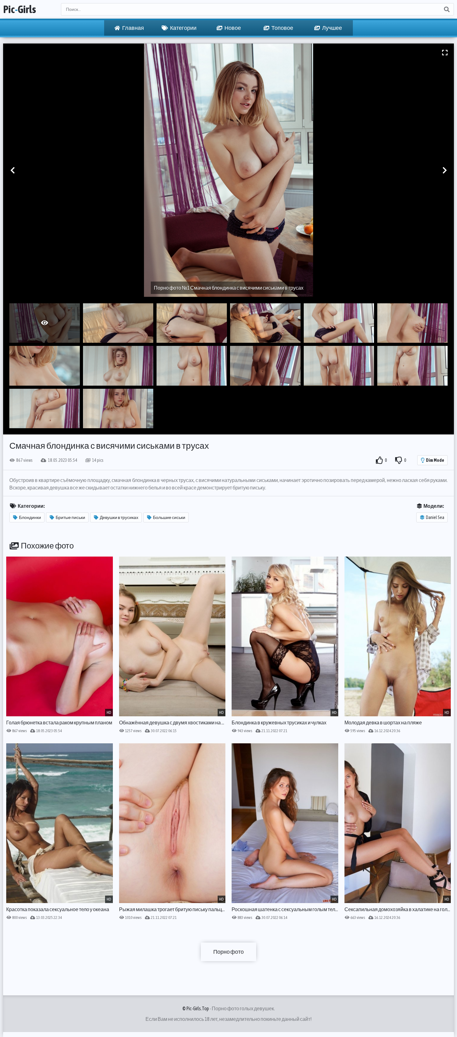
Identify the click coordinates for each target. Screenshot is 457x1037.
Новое (232, 28)
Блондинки (30, 517)
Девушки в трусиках (119, 517)
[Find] (446, 9)
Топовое (282, 28)
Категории (182, 28)
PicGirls (19, 9)
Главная (133, 28)
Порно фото (228, 951)
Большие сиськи (169, 517)
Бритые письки (70, 517)
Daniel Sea (435, 517)
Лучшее (331, 28)
